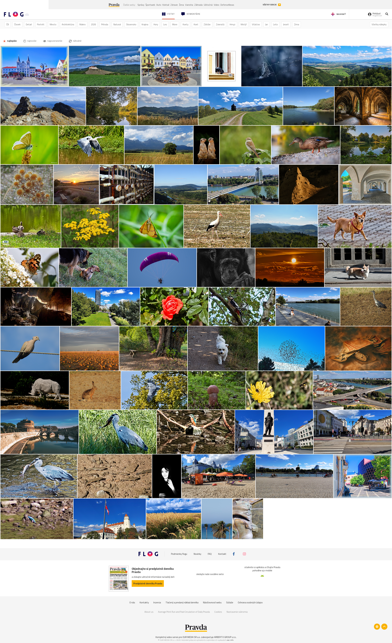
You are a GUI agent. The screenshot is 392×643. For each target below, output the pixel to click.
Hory (156, 24)
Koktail (165, 5)
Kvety (185, 24)
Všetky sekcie (270, 4)
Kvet (196, 24)
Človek (17, 24)
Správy (141, 5)
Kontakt (222, 554)
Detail (29, 24)
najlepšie (12, 40)
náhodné (76, 40)
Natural (117, 24)
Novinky (197, 554)
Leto (275, 24)
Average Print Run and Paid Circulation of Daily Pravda (184, 611)
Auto (158, 5)
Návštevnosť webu (212, 602)
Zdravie (174, 5)
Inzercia (157, 602)
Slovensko (131, 24)
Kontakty (144, 602)
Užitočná (208, 5)
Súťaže (229, 602)
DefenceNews (227, 5)
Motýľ (244, 24)
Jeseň (286, 24)
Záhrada (198, 5)
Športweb (150, 5)
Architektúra (68, 24)
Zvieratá (220, 24)
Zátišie (207, 24)
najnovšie (31, 40)
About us (148, 611)
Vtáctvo (256, 24)
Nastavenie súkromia (237, 611)
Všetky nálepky (379, 24)
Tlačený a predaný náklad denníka (182, 602)
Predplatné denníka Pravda (147, 583)
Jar (266, 24)
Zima (296, 24)
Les (165, 24)
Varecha (189, 5)
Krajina (145, 24)
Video (216, 5)
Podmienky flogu (179, 554)
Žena (181, 5)
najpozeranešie (54, 40)
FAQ (210, 554)
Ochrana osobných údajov (250, 602)
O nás (132, 602)
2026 (93, 24)
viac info (230, 640)
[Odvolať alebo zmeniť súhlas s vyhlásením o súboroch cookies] (377, 627)
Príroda (104, 24)
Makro (82, 24)
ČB (7, 24)
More (174, 24)
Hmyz (232, 24)
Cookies (218, 611)
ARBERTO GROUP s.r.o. (225, 637)
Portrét (40, 24)
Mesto (53, 24)
